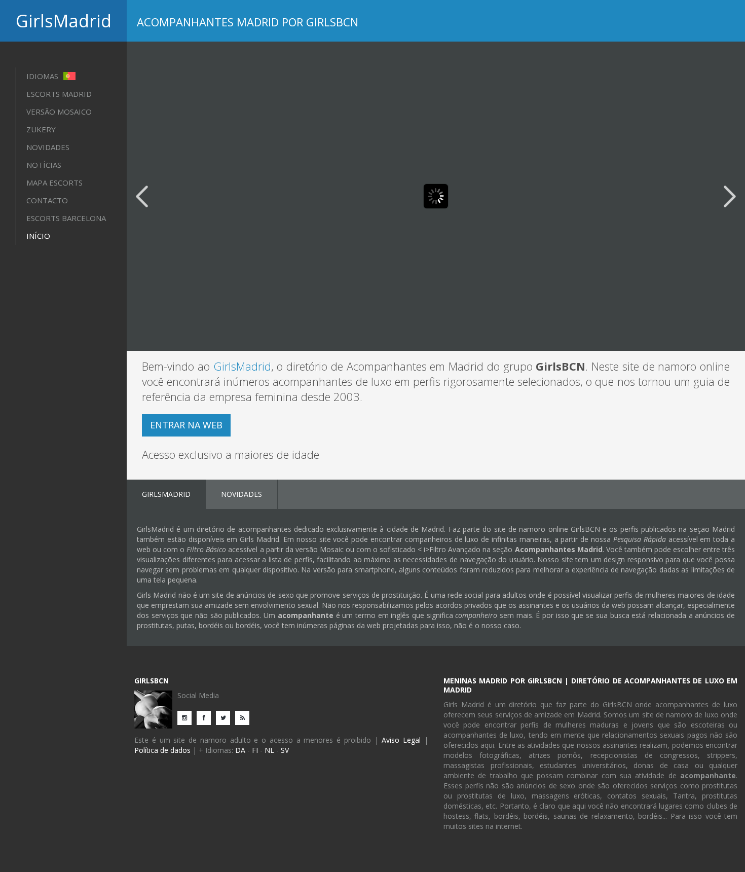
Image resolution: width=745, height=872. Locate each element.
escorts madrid (59, 94)
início (38, 236)
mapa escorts (54, 182)
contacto (47, 200)
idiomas (43, 76)
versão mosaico (59, 111)
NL (269, 750)
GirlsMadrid (63, 20)
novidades (47, 147)
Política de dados (162, 750)
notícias (43, 165)
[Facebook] (206, 717)
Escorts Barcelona (66, 218)
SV (285, 750)
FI (255, 750)
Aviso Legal (401, 740)
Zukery (41, 129)
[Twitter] (225, 717)
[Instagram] (187, 717)
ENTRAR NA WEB (186, 425)
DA (240, 750)
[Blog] (244, 717)
